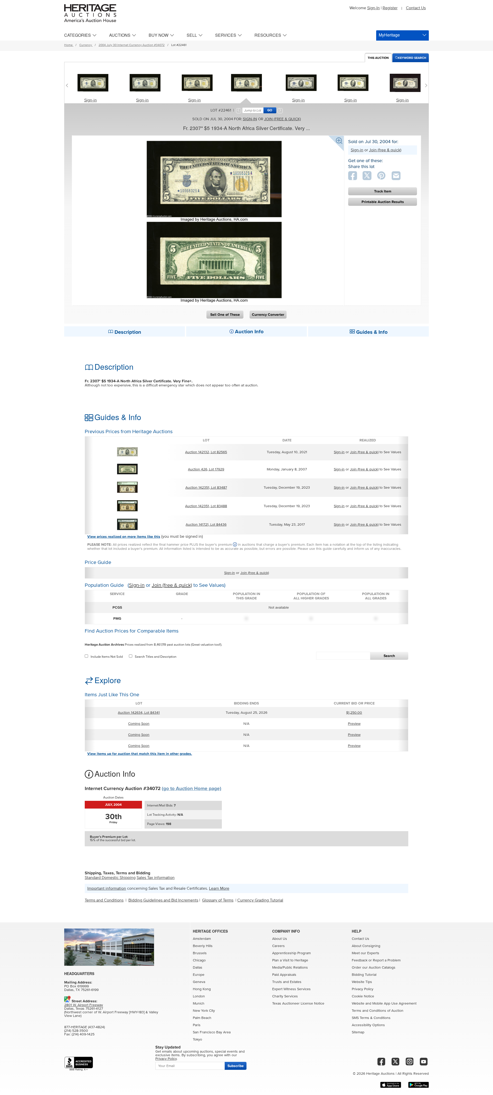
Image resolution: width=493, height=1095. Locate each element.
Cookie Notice (363, 996)
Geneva (199, 982)
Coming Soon (138, 724)
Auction (378, 58)
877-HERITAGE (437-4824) (84, 1027)
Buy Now (158, 35)
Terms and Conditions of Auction (377, 1011)
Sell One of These (225, 314)
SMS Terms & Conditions (371, 1018)
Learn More (219, 888)
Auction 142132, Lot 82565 (206, 452)
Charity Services (285, 996)
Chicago (199, 960)
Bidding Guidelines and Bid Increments (163, 900)
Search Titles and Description (155, 656)
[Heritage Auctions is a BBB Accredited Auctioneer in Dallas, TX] (78, 1064)
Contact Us (416, 8)
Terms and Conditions (104, 900)
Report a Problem (387, 960)
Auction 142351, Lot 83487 (206, 487)
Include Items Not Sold (107, 656)
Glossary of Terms (217, 900)
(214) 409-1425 (83, 1034)
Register (390, 8)
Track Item (382, 191)
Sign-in (90, 100)
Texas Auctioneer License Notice (298, 1003)
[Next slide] (425, 85)
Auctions (119, 35)
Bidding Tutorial (364, 975)
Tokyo (197, 1039)
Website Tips (362, 982)
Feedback (359, 960)
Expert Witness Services (291, 989)
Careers (278, 946)
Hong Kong (202, 989)
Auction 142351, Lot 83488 (206, 506)
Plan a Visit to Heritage (290, 960)
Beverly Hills (203, 946)
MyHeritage (389, 35)
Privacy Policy (362, 989)
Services (225, 35)
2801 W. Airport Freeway (83, 1005)
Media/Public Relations (290, 967)
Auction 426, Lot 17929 (206, 469)
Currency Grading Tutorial (260, 900)
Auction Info (248, 332)
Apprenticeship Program (291, 953)
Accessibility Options (368, 1025)
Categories (77, 35)
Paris (197, 1025)
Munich (198, 1003)
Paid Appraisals (284, 975)
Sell (192, 35)
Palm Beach (202, 1018)
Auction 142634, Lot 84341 (139, 712)
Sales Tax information (156, 878)
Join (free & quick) (282, 119)
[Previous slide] (68, 85)
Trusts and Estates (286, 982)
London (199, 996)
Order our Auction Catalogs (373, 967)
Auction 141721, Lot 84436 (206, 524)
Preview (354, 724)
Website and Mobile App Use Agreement (384, 1003)
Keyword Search (412, 58)
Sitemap (358, 1032)
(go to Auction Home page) (191, 789)
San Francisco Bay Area (212, 1032)
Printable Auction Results (383, 202)
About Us (279, 939)
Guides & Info (371, 332)
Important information (106, 888)
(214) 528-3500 (76, 1031)
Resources (267, 35)
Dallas (197, 967)
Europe (198, 975)
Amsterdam (202, 939)
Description (127, 332)
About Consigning (366, 946)
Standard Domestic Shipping (110, 878)
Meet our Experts (365, 953)
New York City (204, 1011)
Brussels (200, 953)
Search (389, 656)
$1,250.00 (354, 712)
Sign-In (373, 8)
